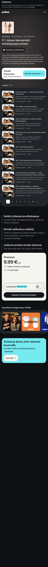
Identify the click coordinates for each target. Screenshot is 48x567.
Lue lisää (31, 7)
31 (33, 202)
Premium (9, 257)
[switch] (39, 287)
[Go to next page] (37, 201)
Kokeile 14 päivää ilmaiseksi (24, 295)
